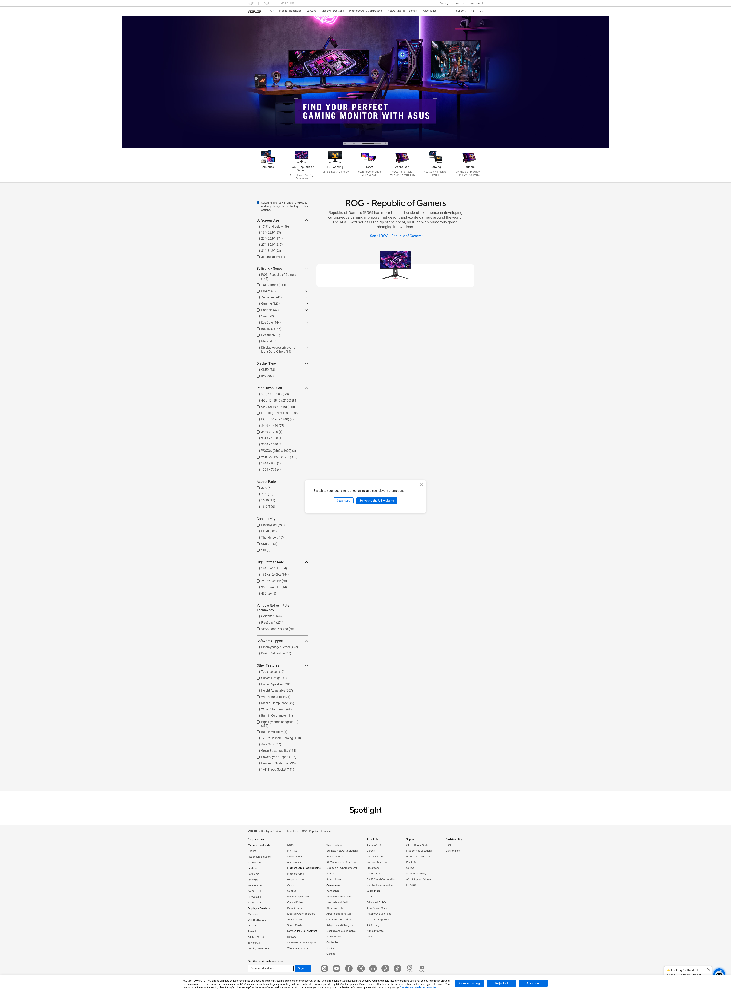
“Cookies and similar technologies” (418, 987)
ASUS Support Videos (418, 879)
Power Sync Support (270, 756)
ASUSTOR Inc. (375, 873)
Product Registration (418, 856)
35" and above (266, 256)
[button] (444, 3)
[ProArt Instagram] (409, 968)
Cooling (291, 891)
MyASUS (411, 885)
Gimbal (330, 948)
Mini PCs (292, 850)
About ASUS (374, 845)
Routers (291, 936)
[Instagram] (324, 968)
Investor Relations (377, 862)
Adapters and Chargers (339, 925)
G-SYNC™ (263, 615)
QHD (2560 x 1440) (270, 406)
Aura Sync (263, 743)
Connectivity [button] (266, 519)
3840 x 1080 (265, 437)
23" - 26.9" (263, 237)
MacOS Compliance (270, 702)
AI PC (370, 896)
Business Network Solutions (342, 850)
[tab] (353, 143)
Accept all (533, 983)
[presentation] (258, 202)
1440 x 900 (264, 462)
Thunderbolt (265, 536)
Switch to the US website (376, 501)
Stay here (343, 501)
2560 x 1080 (265, 443)
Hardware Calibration (271, 762)
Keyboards (332, 891)
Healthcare (264, 334)
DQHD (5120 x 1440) (271, 418)
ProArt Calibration (268, 652)
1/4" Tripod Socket (269, 768)
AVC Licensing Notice (379, 919)
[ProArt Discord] (422, 968)
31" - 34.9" (263, 250)
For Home (253, 874)
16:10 (260, 499)
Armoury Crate (375, 930)
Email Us (411, 862)
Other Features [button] (268, 665)
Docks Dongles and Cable (341, 930)
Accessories (254, 862)
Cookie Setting (469, 983)
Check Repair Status (417, 845)
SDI (259, 549)
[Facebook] (349, 968)
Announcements (376, 856)
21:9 (260, 493)
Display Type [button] (266, 363)
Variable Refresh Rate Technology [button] (273, 607)
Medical (262, 340)
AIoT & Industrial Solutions (341, 862)
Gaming (262, 302)
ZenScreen (264, 296)
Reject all (501, 983)
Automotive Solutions (379, 913)
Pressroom (373, 867)
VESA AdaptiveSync (270, 628)
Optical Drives (295, 902)
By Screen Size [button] (268, 220)
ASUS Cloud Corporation (381, 879)
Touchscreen (265, 671)
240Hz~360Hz (266, 580)
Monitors (253, 914)
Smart (261, 315)
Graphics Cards (296, 879)
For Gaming (254, 896)
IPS (259, 375)
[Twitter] (361, 968)
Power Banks (333, 936)
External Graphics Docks (301, 913)
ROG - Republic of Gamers (274, 274)
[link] (254, 11)
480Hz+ (262, 592)
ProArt (261, 290)
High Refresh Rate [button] (270, 562)
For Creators (255, 885)
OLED (260, 369)
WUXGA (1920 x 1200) (272, 456)
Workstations (294, 856)
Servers (330, 873)
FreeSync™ (264, 621)
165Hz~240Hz (266, 573)
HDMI (260, 530)
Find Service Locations (419, 850)
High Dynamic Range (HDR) (275, 721)
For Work (253, 879)
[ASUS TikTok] (397, 968)
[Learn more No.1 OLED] (365, 147)
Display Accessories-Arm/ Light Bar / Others (280, 348)
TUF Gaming (265, 284)
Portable (262, 309)
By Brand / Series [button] (270, 268)
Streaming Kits (334, 908)
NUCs (290, 845)
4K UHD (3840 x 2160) (272, 399)
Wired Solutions (335, 845)
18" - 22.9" (263, 231)
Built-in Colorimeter (269, 714)
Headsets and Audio (337, 902)
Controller (332, 942)
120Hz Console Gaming (272, 737)
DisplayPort (264, 524)
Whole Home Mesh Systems (303, 942)
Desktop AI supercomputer (341, 867)
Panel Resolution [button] (269, 388)
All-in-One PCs (256, 937)
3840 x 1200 (265, 431)
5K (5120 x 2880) (268, 393)
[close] (421, 484)
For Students (255, 891)
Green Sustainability (270, 750)
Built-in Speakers (268, 683)
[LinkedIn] (373, 968)
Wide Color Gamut (269, 708)
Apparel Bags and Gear (339, 913)
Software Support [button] (270, 641)
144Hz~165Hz (266, 567)
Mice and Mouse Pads (338, 896)
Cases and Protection (338, 919)
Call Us (410, 867)
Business (459, 3)
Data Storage (294, 908)
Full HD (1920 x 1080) (271, 412)
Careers (371, 850)
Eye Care (262, 321)
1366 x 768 (264, 468)
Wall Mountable (267, 696)
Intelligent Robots (336, 856)
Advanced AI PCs (376, 902)
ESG (448, 845)
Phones (252, 851)
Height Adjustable (268, 689)
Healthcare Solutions (259, 856)
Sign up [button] (303, 968)
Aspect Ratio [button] (266, 482)
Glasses (252, 925)
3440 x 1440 (265, 424)
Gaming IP (332, 953)
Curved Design (266, 677)
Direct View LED (257, 919)
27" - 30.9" (263, 243)
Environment (476, 3)
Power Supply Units (298, 896)
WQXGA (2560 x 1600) (272, 450)
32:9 (260, 487)
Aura (369, 936)
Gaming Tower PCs (258, 948)
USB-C (261, 543)
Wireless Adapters (297, 948)
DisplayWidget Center (271, 646)
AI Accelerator (295, 919)
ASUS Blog (373, 925)
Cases (290, 885)
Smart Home (333, 879)
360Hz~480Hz (266, 586)
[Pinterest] (385, 968)
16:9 (260, 506)
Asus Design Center (378, 908)
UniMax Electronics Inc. (380, 885)
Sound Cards (294, 925)
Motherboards (295, 873)
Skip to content (250, 11)
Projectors (254, 931)
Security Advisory (416, 873)
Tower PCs (254, 942)
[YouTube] (336, 968)
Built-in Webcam (268, 731)
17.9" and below (267, 225)
